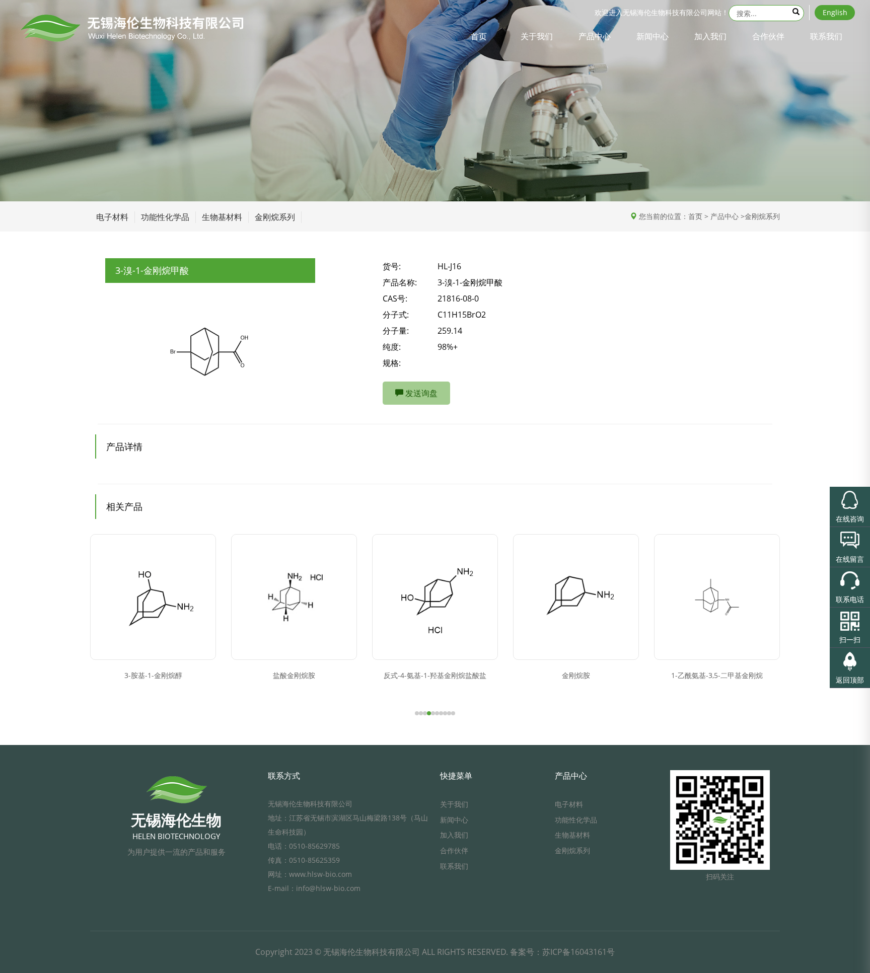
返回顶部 (850, 680)
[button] (417, 713)
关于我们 (537, 36)
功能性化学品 (165, 216)
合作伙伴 (768, 36)
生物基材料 (222, 216)
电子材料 (112, 216)
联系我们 (826, 36)
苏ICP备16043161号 (578, 951)
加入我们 (710, 36)
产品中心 (594, 36)
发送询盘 (420, 393)
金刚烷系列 (275, 216)
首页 (479, 36)
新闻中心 (652, 36)
